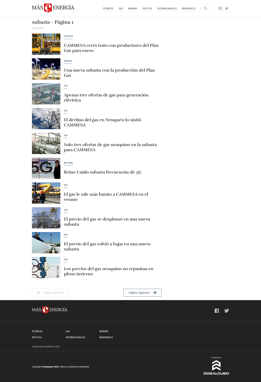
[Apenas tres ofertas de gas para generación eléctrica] (46, 93)
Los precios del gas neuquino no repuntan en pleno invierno (108, 271)
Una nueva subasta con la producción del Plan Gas (109, 73)
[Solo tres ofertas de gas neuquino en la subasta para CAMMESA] (46, 143)
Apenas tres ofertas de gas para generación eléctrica (106, 97)
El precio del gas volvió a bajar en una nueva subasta (107, 246)
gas (65, 86)
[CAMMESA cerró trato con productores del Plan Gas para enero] (46, 44)
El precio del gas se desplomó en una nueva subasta (107, 221)
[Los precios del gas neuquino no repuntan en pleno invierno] (46, 267)
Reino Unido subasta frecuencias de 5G (103, 172)
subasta (68, 61)
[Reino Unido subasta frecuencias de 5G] (46, 168)
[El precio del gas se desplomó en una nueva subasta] (46, 217)
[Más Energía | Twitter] (227, 8)
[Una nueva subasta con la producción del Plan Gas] (46, 69)
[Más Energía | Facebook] (220, 8)
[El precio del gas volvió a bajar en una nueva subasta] (46, 242)
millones (68, 163)
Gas (121, 8)
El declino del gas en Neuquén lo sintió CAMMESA (102, 122)
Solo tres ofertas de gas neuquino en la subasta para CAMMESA (110, 147)
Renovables (188, 8)
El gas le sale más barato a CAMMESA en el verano (106, 197)
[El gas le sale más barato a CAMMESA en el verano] (46, 193)
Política (147, 8)
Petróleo (108, 8)
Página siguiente (139, 292)
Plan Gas (68, 36)
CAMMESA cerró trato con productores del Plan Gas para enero (111, 48)
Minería (132, 8)
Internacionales (167, 8)
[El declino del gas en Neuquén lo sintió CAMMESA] (46, 118)
